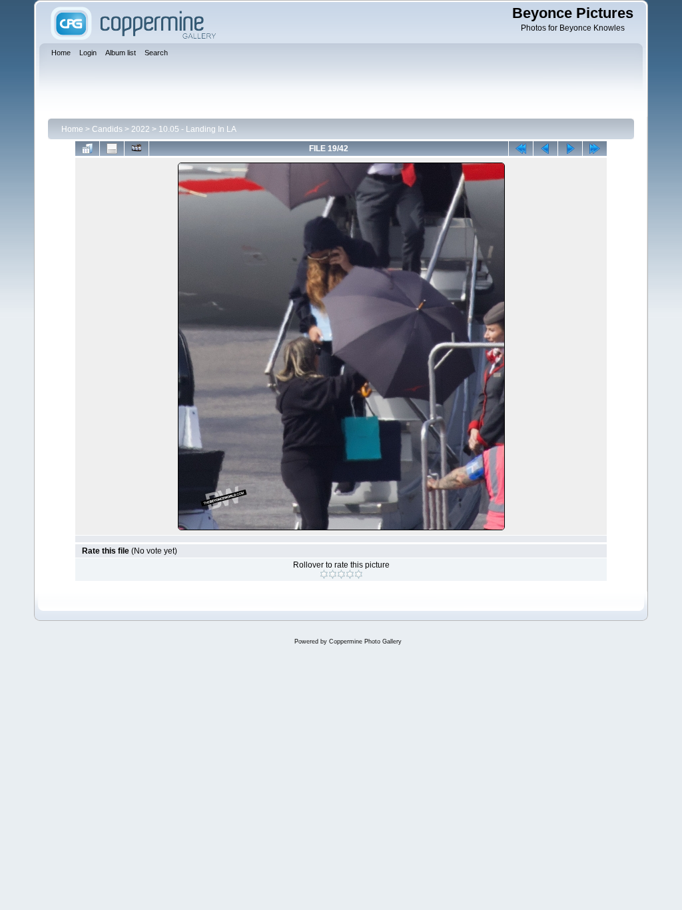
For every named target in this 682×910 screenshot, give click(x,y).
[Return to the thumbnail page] (87, 148)
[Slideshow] (137, 148)
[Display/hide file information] (112, 148)
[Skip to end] (595, 148)
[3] (341, 574)
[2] (332, 574)
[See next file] (570, 148)
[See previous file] (545, 148)
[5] (358, 574)
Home (72, 129)
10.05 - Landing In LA (197, 129)
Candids (107, 129)
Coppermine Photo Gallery (365, 641)
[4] (350, 574)
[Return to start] (521, 148)
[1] (324, 574)
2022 (140, 129)
